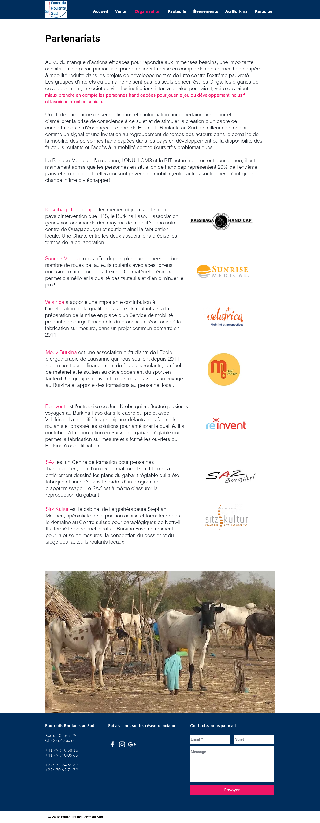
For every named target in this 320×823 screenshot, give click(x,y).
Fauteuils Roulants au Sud (70, 725)
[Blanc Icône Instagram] (122, 744)
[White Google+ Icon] (132, 744)
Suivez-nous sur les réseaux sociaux (141, 725)
